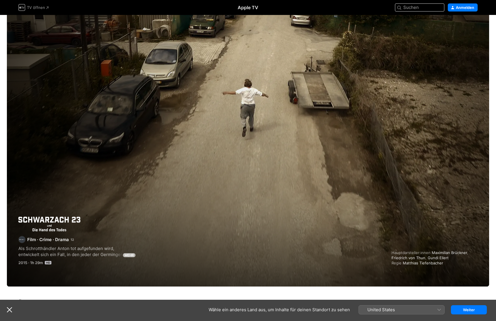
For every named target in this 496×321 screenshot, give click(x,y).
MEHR (129, 255)
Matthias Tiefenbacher (423, 263)
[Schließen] (9, 309)
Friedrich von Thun (408, 257)
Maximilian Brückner (449, 252)
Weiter (469, 309)
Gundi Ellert (438, 257)
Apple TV (248, 7)
